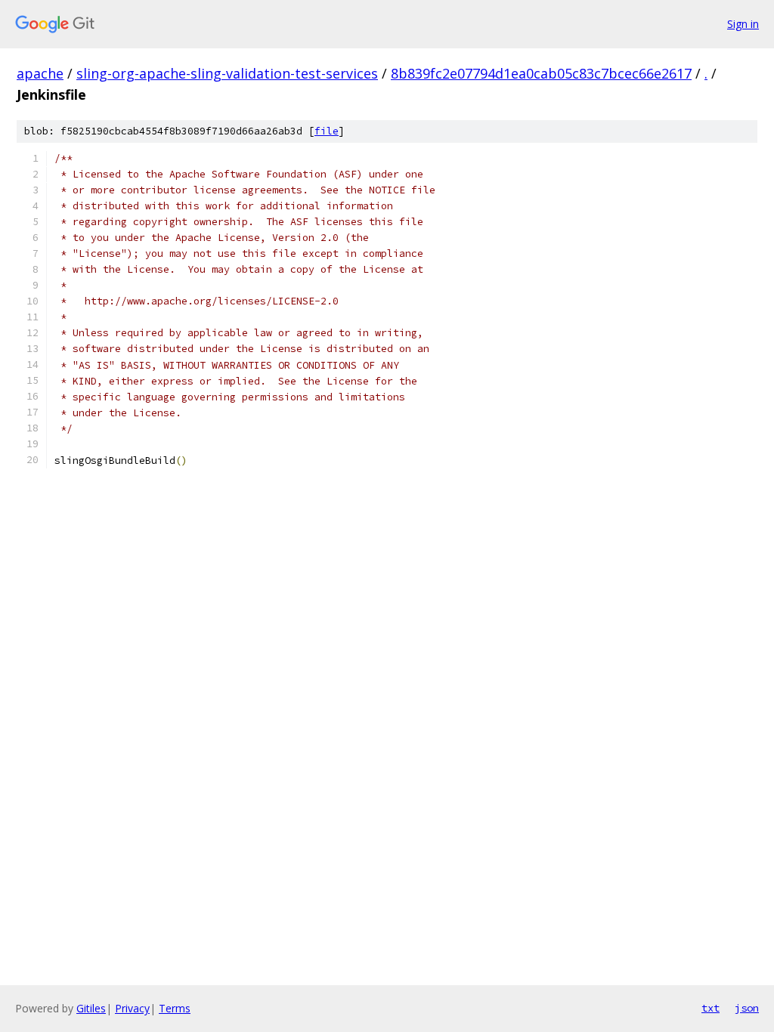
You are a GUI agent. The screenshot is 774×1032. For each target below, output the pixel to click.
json (747, 1008)
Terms (174, 1008)
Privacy (132, 1008)
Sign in (743, 24)
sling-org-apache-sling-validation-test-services (227, 73)
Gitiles (91, 1008)
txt (710, 1008)
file (326, 131)
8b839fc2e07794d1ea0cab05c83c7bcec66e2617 (541, 73)
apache (40, 73)
